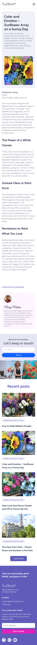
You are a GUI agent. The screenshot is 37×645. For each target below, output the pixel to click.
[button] (34, 4)
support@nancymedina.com (13, 601)
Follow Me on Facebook (13, 287)
